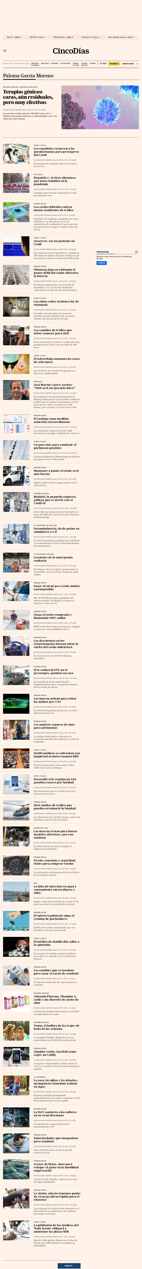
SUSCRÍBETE (114, 64)
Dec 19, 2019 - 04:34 (67, 788)
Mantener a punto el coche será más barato (56, 473)
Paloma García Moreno (28, 76)
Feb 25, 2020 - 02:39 (67, 707)
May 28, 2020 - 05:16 (67, 652)
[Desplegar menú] (5, 51)
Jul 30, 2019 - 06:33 (67, 1060)
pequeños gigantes (41, 993)
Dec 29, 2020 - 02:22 (67, 367)
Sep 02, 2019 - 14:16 (67, 1008)
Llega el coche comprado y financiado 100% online (53, 617)
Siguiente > (69, 1266)
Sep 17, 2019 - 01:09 (67, 979)
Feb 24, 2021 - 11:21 (67, 215)
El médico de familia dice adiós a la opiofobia (56, 944)
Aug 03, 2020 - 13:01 (67, 537)
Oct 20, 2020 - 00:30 (68, 427)
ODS (35, 883)
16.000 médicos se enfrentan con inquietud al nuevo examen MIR (57, 755)
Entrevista (38, 382)
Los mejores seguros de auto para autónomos (54, 726)
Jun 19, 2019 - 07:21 (67, 1120)
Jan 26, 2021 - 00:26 (67, 281)
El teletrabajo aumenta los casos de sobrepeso (57, 361)
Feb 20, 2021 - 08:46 (67, 249)
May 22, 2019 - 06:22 (67, 1146)
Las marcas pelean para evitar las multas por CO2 (55, 700)
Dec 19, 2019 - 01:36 (67, 814)
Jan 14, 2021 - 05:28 (67, 310)
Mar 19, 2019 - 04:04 (68, 1205)
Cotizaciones (65, 63)
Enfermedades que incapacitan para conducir (56, 1140)
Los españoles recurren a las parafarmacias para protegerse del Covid (56, 152)
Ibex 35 (10, 37)
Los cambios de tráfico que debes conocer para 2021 (53, 332)
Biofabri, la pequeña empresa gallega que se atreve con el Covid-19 (55, 500)
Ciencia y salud (40, 356)
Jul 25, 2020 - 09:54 (67, 566)
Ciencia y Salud (40, 145)
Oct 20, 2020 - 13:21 (67, 393)
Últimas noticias (84, 64)
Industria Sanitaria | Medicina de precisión (20, 87)
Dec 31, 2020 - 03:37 (67, 338)
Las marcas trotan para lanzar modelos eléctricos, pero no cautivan (55, 834)
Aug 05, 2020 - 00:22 (68, 508)
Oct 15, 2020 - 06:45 (67, 453)
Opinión (93, 63)
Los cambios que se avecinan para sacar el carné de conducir (56, 972)
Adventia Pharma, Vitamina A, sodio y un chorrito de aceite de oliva (56, 999)
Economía (54, 63)
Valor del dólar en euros (117, 37)
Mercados (45, 63)
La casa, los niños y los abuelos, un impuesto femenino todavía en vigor (56, 1083)
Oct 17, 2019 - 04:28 (67, 950)
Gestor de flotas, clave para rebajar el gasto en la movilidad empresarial (56, 1167)
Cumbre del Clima (41, 828)
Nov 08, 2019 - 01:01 (67, 898)
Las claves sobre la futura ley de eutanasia (56, 303)
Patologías (38, 175)
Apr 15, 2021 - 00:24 (67, 160)
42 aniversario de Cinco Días (45, 525)
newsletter (103, 252)
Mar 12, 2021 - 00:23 (67, 189)
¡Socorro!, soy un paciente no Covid (54, 243)
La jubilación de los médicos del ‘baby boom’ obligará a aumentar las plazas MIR (56, 1228)
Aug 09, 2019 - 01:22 (67, 1034)
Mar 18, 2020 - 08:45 (68, 678)
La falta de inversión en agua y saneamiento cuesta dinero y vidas (55, 889)
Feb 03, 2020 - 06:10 (67, 733)
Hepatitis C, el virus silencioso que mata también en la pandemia (55, 181)
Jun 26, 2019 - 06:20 (67, 1092)
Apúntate (102, 263)
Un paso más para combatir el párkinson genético (55, 447)
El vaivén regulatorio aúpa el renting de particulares (54, 917)
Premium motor (40, 327)
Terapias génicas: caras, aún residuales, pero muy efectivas (28, 97)
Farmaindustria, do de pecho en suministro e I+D (56, 530)
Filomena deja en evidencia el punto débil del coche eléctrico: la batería (56, 273)
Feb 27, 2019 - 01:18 (67, 1237)
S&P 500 (33, 37)
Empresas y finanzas (35, 64)
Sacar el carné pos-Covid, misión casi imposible (57, 588)
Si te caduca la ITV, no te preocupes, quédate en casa (53, 672)
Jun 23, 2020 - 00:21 (67, 623)
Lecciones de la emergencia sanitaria (53, 559)
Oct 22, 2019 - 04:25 (67, 924)
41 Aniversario (40, 1077)
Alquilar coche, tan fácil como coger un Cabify (55, 1054)
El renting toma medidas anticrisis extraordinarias (52, 421)
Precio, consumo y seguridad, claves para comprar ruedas (55, 862)
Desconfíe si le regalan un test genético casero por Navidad (55, 781)
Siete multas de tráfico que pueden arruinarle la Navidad (55, 807)
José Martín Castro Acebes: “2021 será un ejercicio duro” (54, 387)
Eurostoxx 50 (87, 37)
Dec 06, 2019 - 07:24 (67, 843)
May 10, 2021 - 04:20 (37, 110)
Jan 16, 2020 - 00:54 (67, 762)
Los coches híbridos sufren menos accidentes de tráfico (54, 209)
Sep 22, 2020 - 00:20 (67, 479)
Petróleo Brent (59, 37)
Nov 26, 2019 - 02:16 (67, 869)
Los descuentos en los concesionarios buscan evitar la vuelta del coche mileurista (56, 644)
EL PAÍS (101, 62)
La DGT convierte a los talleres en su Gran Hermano (55, 1114)
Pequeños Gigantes (41, 494)
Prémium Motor (40, 721)
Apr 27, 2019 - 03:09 (67, 1176)
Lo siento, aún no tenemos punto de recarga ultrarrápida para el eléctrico (57, 1196)
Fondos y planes (75, 64)
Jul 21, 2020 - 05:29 (67, 594)
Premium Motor (40, 204)
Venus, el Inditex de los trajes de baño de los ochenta (56, 1027)
